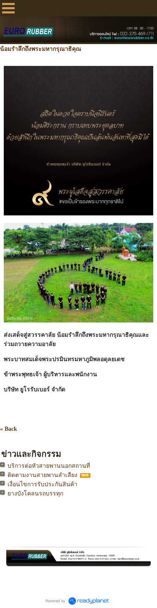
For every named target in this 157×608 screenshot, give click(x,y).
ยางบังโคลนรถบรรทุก (35, 493)
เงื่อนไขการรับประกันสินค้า (42, 484)
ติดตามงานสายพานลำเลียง (42, 475)
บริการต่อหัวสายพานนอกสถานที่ (49, 466)
